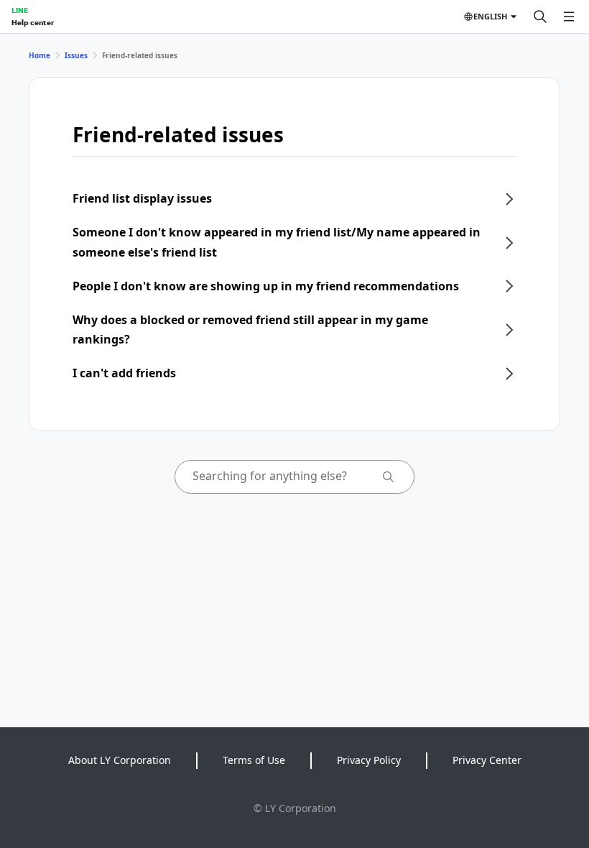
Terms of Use (254, 760)
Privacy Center (487, 760)
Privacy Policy (369, 760)
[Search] (540, 16)
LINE (19, 10)
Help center (32, 22)
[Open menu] (569, 16)
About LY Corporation (119, 760)
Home (39, 55)
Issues (76, 55)
